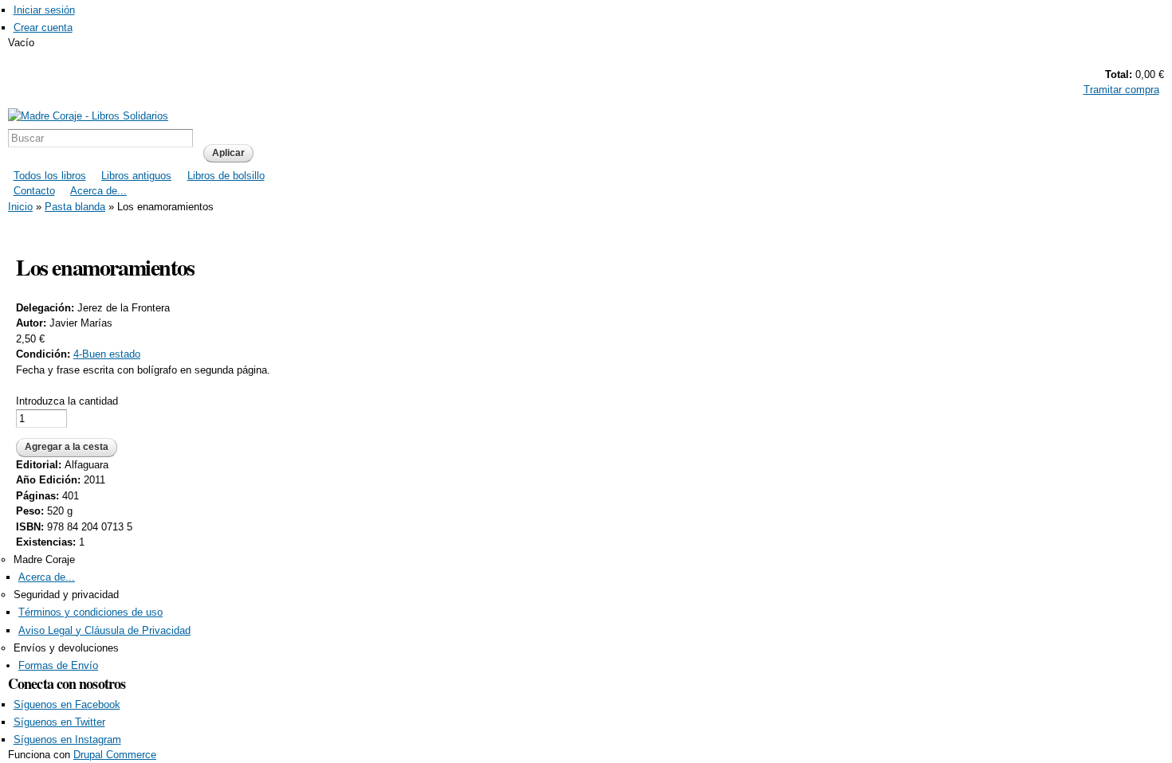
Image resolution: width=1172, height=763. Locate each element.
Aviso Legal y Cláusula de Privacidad (104, 630)
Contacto (34, 191)
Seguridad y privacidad (66, 595)
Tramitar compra (1121, 90)
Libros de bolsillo (226, 176)
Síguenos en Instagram (67, 739)
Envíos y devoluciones (66, 648)
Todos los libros (50, 176)
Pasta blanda (75, 207)
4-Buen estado (106, 354)
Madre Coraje (44, 559)
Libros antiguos (136, 176)
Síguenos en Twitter (59, 722)
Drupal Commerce (114, 755)
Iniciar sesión (44, 10)
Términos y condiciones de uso (90, 612)
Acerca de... (98, 191)
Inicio (20, 207)
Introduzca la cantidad (67, 401)
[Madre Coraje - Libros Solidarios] (88, 116)
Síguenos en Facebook (67, 704)
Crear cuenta (43, 27)
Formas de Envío (58, 665)
